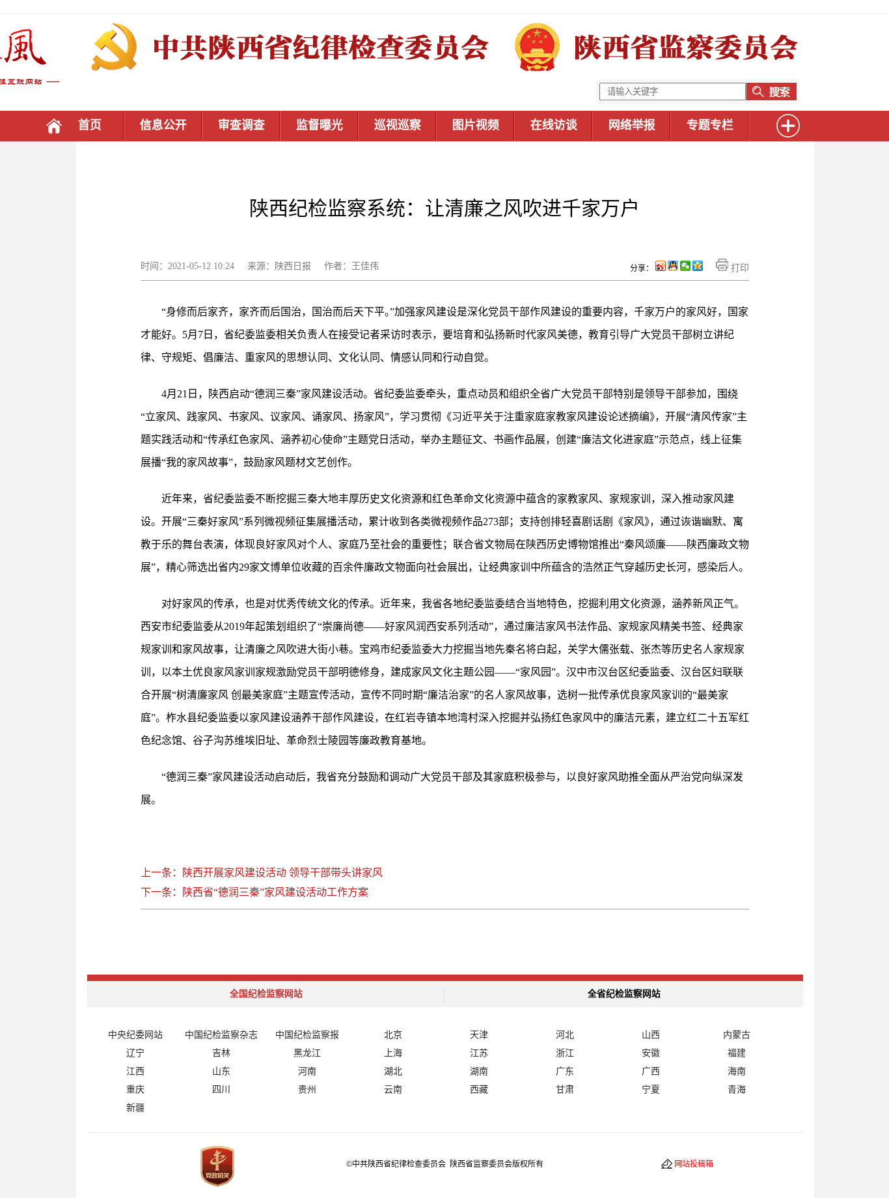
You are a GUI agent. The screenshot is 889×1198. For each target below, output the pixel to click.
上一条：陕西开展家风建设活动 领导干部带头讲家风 (262, 872)
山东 (221, 1071)
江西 (135, 1071)
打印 (738, 268)
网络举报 (632, 125)
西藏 (479, 1089)
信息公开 (163, 125)
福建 (737, 1053)
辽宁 (135, 1053)
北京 (393, 1035)
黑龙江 (307, 1053)
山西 (651, 1035)
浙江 (565, 1053)
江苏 (479, 1053)
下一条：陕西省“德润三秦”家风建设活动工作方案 (254, 892)
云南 (393, 1089)
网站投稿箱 (693, 1164)
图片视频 (475, 125)
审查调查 (241, 125)
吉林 (221, 1053)
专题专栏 (710, 125)
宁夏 (651, 1089)
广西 (651, 1071)
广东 (565, 1071)
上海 (393, 1053)
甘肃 (565, 1089)
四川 (221, 1089)
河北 (565, 1035)
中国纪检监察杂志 (221, 1035)
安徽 (651, 1053)
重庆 (135, 1089)
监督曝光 (319, 125)
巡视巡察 (397, 125)
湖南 (479, 1071)
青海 (737, 1089)
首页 (90, 125)
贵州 (307, 1089)
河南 (307, 1071)
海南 (737, 1071)
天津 (479, 1035)
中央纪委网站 (135, 1035)
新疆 (135, 1108)
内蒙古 (736, 1035)
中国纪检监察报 (307, 1035)
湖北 (393, 1071)
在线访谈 (553, 125)
